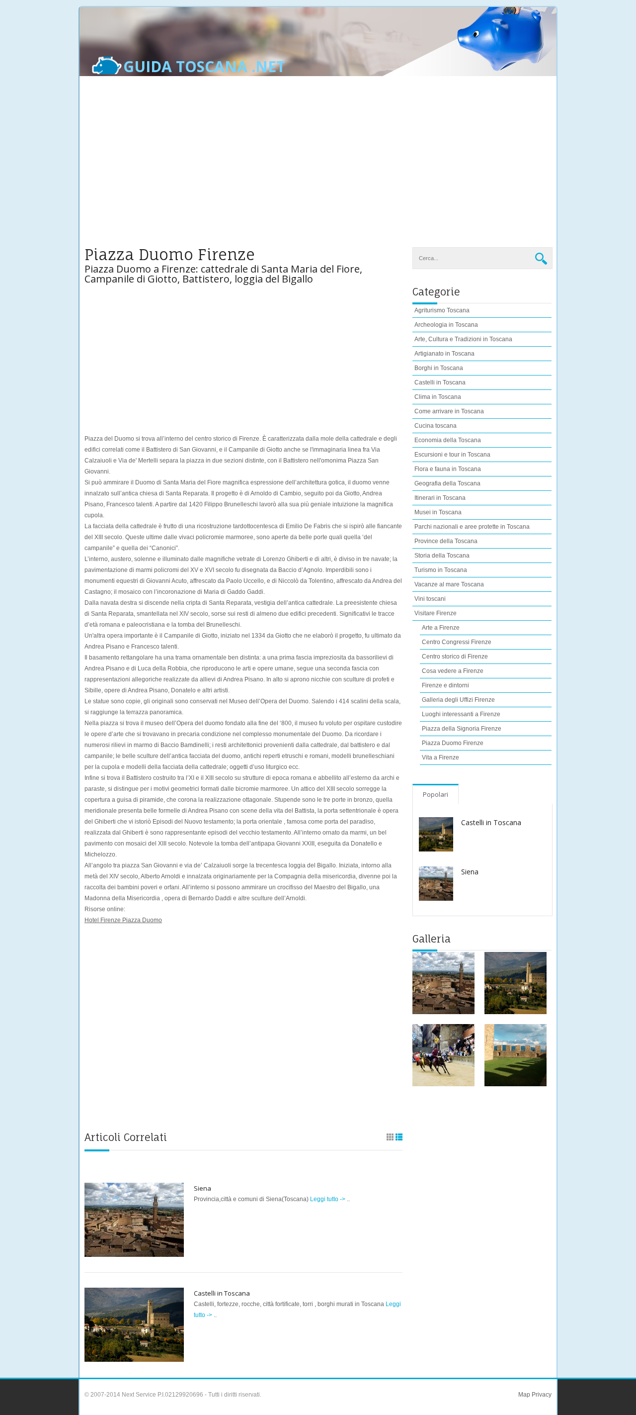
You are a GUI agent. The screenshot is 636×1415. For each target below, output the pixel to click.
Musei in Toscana (438, 512)
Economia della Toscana (447, 440)
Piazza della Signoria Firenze (461, 728)
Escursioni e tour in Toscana (452, 454)
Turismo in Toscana (440, 569)
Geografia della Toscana (447, 483)
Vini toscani (430, 598)
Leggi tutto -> (328, 1199)
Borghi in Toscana (438, 368)
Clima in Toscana (437, 396)
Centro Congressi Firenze (456, 642)
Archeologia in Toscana (446, 324)
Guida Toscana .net (204, 66)
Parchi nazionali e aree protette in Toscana (472, 526)
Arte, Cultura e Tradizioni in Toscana (463, 339)
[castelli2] (515, 1055)
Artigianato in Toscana (444, 353)
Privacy (541, 1394)
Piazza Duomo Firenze (452, 743)
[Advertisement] (318, 167)
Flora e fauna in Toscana (447, 469)
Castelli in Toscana (222, 1293)
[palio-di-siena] (443, 1055)
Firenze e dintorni (445, 685)
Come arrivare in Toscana (449, 411)
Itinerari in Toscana (440, 497)
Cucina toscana (435, 425)
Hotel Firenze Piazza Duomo (123, 920)
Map (524, 1394)
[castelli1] (515, 983)
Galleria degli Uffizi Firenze (458, 699)
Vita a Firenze (440, 757)
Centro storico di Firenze (455, 656)
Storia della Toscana (442, 555)
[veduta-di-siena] (443, 983)
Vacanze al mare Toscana (449, 584)
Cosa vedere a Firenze (452, 670)
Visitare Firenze (435, 613)
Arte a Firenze (441, 627)
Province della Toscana (445, 541)
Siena (202, 1188)
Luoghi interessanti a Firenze (461, 714)
